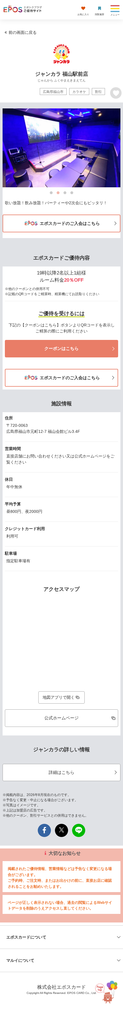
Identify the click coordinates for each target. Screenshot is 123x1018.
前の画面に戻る (23, 32)
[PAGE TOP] (105, 991)
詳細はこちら (61, 772)
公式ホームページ (61, 717)
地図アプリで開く (59, 697)
